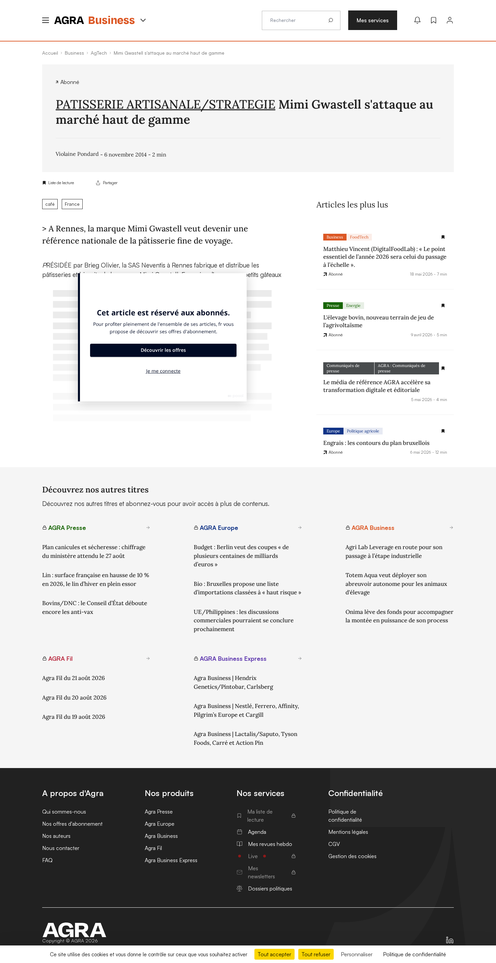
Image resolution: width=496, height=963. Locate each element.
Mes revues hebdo (270, 844)
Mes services (373, 20)
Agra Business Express (171, 860)
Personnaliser (357, 954)
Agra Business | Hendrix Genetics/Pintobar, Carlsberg (233, 682)
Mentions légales (348, 831)
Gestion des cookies (352, 856)
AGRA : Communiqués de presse (401, 368)
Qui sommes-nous (64, 811)
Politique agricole (363, 430)
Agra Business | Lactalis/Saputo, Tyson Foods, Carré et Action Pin (245, 738)
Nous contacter (60, 848)
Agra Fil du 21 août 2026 (73, 678)
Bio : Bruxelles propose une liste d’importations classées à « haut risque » (247, 588)
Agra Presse (159, 811)
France (72, 204)
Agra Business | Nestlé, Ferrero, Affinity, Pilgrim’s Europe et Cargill (246, 710)
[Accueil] (74, 930)
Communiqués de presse (343, 368)
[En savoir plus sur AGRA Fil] (148, 658)
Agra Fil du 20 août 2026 (74, 697)
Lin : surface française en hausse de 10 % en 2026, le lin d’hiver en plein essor (95, 579)
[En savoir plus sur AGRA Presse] (148, 527)
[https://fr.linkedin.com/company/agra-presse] (450, 940)
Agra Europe (159, 823)
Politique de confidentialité (345, 815)
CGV (334, 844)
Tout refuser (316, 954)
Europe (333, 430)
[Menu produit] (143, 20)
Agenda (257, 831)
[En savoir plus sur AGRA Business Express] (300, 658)
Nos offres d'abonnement (72, 823)
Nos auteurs (56, 835)
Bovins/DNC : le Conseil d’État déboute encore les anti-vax (94, 607)
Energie (353, 305)
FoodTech (359, 236)
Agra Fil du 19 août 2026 (73, 716)
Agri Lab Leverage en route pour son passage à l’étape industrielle (394, 551)
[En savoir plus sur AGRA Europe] (300, 527)
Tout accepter (274, 954)
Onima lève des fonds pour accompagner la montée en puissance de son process (399, 616)
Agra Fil (153, 848)
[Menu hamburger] (45, 20)
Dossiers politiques (270, 888)
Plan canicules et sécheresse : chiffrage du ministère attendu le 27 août (93, 551)
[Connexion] (450, 20)
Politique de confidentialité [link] (414, 954)
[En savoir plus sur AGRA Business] (451, 527)
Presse (333, 305)
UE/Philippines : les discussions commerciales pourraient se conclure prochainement (244, 620)
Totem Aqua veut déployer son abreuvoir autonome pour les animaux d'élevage (396, 583)
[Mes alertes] (417, 20)
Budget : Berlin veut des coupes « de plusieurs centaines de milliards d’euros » (241, 555)
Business (335, 236)
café (50, 204)
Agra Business (161, 835)
